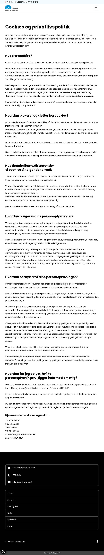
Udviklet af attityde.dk (52, 553)
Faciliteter (11, 500)
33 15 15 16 (17, 475)
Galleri (10, 513)
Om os (10, 493)
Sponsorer (11, 519)
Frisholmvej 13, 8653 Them (24, 468)
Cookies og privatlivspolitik (15, 541)
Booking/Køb (13, 506)
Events (10, 526)
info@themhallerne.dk (22, 482)
